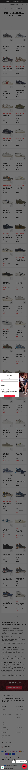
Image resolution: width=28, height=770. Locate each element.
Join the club (9, 395)
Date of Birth (3, 385)
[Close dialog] (27, 373)
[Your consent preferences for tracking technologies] (2, 767)
